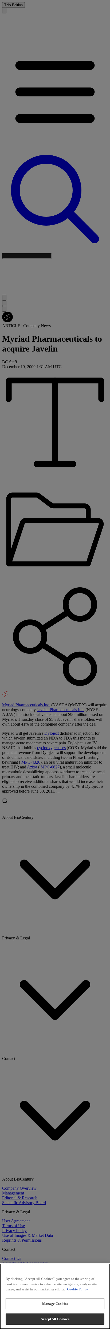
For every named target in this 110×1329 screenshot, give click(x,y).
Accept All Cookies (55, 1319)
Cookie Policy (77, 1289)
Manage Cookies (55, 1304)
